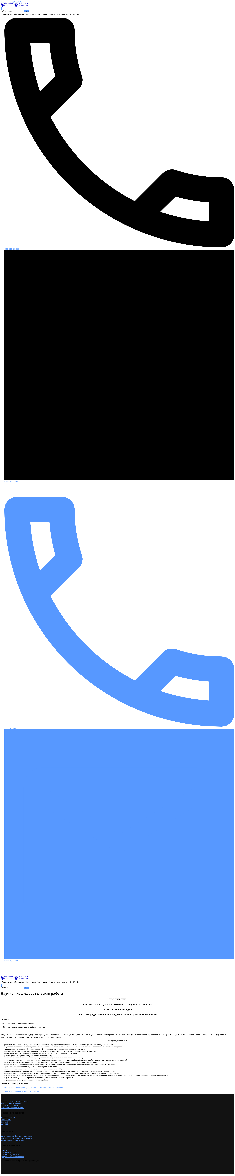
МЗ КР (3, 1126)
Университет (7, 14)
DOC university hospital (10, 1154)
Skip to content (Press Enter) (12, 2)
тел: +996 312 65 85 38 (9, 1105)
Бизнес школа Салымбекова (12, 1140)
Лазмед (4, 1150)
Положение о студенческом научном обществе (20, 1091)
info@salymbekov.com (13, 481)
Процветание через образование (14, 1101)
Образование (19, 14)
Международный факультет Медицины (16, 1136)
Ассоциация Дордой (9, 1117)
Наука (44, 14)
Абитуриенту (62, 14)
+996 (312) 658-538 (11, 249)
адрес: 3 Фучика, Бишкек (11, 1103)
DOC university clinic (9, 1152)
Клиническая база (33, 14)
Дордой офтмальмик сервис (12, 1157)
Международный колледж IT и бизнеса (16, 1138)
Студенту (52, 14)
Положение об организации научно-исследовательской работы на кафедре (32, 1087)
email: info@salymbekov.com (12, 1108)
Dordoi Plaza (6, 1120)
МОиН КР (4, 1124)
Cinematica (5, 1122)
